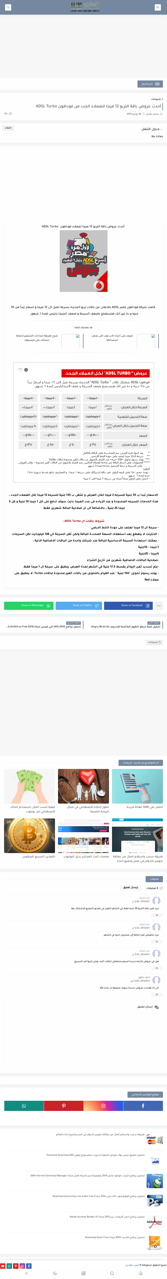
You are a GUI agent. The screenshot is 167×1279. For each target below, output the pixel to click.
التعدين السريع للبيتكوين (38, 856)
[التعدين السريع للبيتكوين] (29, 835)
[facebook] (143, 1106)
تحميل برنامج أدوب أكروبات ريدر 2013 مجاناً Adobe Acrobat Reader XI (107, 1217)
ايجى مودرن (132, 1265)
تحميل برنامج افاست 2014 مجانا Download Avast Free (115, 1237)
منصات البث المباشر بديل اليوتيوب (86, 856)
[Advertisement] (83, 46)
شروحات (156, 99)
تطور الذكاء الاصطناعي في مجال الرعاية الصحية (88, 810)
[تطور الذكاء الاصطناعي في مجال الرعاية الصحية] (83, 786)
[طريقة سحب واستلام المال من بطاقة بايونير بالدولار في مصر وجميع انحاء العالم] (137, 835)
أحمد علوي (144, 977)
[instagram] (103, 1106)
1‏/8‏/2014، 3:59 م (141, 954)
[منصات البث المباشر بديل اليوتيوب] (83, 835)
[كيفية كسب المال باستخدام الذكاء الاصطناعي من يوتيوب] (29, 786)
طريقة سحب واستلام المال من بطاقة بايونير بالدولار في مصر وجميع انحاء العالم (138, 859)
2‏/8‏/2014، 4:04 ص (140, 981)
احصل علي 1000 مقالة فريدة (145, 807)
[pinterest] (64, 1106)
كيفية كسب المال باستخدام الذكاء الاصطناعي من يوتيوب (33, 810)
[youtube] (2, 1266)
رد (157, 915)
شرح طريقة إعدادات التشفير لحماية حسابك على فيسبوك (37, 338)
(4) (6, 114)
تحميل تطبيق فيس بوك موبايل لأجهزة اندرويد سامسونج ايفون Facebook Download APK (96, 1155)
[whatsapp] (24, 1106)
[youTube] (143, 1116)
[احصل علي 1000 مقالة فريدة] (137, 786)
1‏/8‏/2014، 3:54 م (141, 928)
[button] (128, 606)
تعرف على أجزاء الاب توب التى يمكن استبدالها (112, 338)
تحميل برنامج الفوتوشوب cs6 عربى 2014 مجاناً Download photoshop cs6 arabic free (99, 1196)
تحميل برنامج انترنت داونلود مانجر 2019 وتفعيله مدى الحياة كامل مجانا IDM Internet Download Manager (87, 1176)
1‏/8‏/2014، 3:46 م (141, 902)
